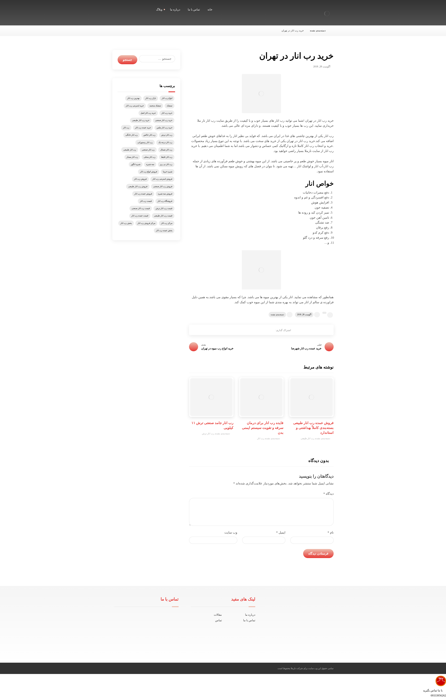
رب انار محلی (149, 157)
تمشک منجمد (155, 105)
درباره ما (250, 614)
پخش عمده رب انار (164, 230)
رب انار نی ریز (166, 164)
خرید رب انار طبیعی (140, 120)
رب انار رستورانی (145, 142)
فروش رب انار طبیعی (137, 186)
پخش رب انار (126, 223)
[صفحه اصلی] (333, 30)
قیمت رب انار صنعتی (141, 208)
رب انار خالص (149, 135)
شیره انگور (135, 164)
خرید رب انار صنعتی (163, 120)
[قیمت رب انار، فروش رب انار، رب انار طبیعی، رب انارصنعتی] (327, 13)
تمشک (169, 105)
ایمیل (280, 532)
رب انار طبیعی (307, 438)
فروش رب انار (140, 179)
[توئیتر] (302, 644)
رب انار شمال (166, 149)
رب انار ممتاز (132, 157)
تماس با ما (249, 620)
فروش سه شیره (165, 194)
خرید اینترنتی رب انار (135, 105)
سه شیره (150, 164)
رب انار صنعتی (148, 149)
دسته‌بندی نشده (277, 314)
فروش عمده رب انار (143, 194)
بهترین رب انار (133, 98)
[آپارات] (291, 644)
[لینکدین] (297, 644)
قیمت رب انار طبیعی (163, 215)
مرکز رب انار (166, 223)
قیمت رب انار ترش (164, 208)
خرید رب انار (167, 113)
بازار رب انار (150, 98)
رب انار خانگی (131, 135)
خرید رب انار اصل (148, 113)
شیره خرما (167, 171)
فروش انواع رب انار (148, 171)
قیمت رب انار (146, 201)
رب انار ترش (208, 433)
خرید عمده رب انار (143, 127)
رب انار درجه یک (165, 142)
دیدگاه (328, 493)
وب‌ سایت (230, 532)
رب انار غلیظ (166, 157)
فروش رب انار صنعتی (162, 186)
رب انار (260, 438)
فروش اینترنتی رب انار (162, 179)
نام (331, 532)
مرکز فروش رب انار (146, 223)
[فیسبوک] (308, 644)
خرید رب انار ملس (164, 127)
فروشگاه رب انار (164, 201)
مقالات (218, 614)
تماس (218, 620)
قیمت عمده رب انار (139, 215)
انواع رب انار (167, 98)
